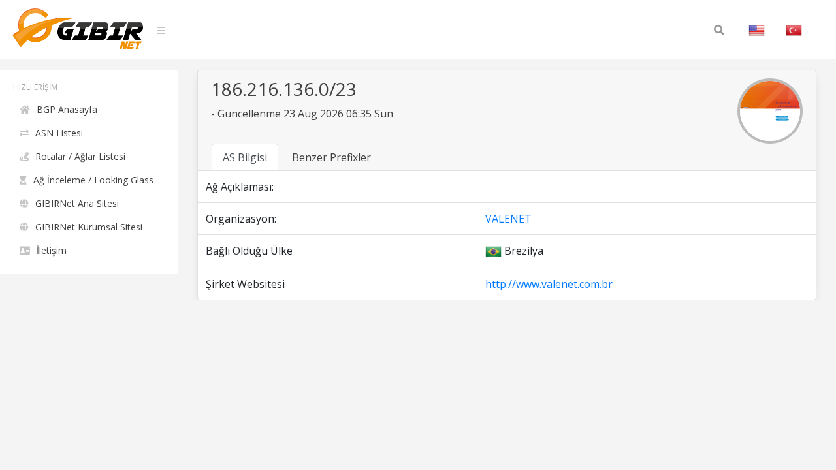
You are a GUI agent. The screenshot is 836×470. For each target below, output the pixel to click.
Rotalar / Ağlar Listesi (80, 156)
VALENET (508, 219)
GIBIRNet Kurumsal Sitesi (88, 227)
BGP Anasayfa (67, 109)
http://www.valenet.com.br (549, 284)
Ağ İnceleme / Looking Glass (93, 180)
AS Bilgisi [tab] (245, 157)
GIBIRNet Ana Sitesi (77, 203)
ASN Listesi (59, 133)
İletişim (52, 250)
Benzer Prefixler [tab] (331, 157)
